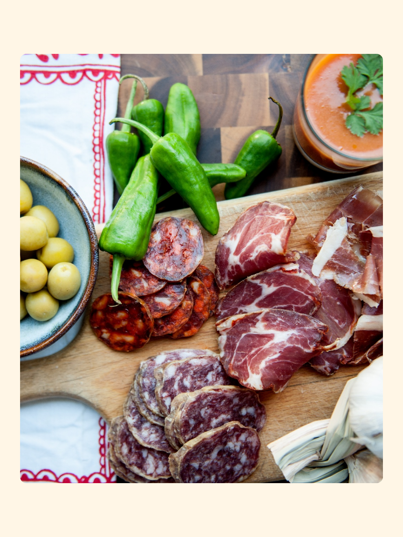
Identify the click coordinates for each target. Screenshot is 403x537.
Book (384, 15)
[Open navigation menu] (11, 15)
